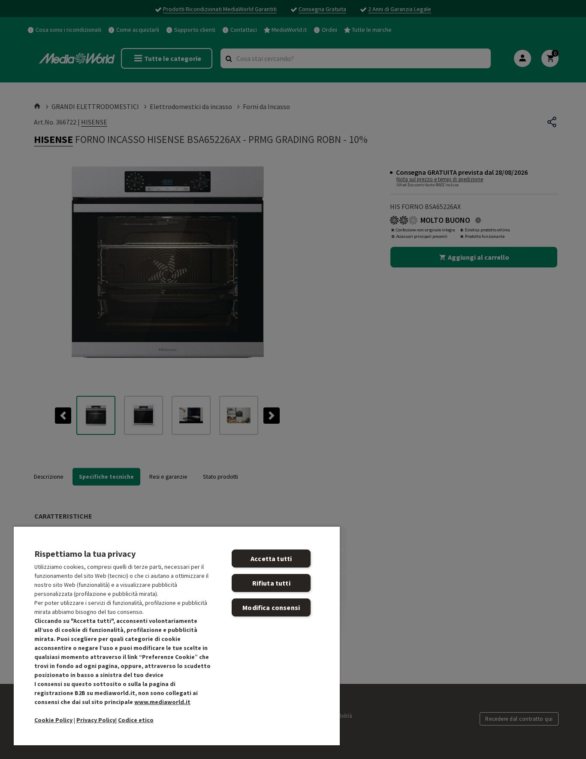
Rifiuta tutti (271, 583)
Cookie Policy (53, 720)
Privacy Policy (95, 720)
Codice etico (136, 720)
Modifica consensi (271, 607)
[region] (177, 635)
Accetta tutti (271, 558)
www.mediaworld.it (162, 702)
